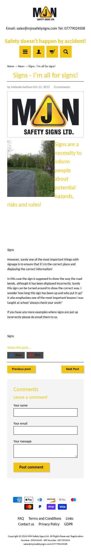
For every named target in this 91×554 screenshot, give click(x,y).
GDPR (68, 524)
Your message (23, 441)
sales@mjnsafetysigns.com (37, 29)
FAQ (21, 519)
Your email (20, 423)
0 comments (62, 87)
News (21, 66)
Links (69, 519)
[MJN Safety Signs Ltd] (45, 13)
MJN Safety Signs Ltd (38, 536)
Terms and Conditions (44, 519)
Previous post (21, 369)
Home (10, 66)
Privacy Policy (49, 524)
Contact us (26, 524)
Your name (21, 405)
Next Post (72, 369)
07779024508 (59, 544)
